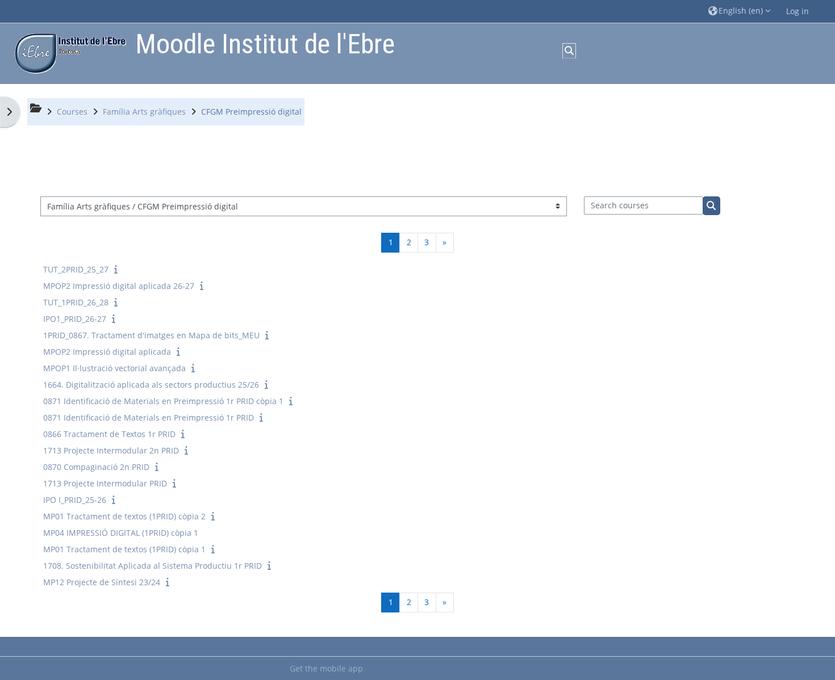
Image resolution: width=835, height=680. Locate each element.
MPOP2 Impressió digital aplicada (107, 351)
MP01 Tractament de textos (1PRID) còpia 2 (124, 516)
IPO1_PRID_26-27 (74, 318)
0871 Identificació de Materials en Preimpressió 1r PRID (148, 417)
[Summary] (118, 269)
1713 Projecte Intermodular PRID (105, 483)
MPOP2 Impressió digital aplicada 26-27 (118, 285)
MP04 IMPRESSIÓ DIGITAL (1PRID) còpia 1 (120, 532)
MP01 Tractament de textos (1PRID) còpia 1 (124, 549)
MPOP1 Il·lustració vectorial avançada (114, 368)
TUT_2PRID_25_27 (75, 269)
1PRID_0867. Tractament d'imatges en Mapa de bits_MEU (151, 335)
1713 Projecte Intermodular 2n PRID (111, 450)
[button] (739, 11)
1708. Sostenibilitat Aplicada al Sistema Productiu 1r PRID (152, 565)
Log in (797, 11)
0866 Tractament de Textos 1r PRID (109, 434)
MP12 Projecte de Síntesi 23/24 (101, 582)
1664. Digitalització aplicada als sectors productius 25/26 (151, 384)
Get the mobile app (326, 668)
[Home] (68, 52)
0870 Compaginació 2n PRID (96, 466)
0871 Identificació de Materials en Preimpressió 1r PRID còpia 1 (163, 401)
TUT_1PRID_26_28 (75, 302)
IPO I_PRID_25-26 (74, 499)
